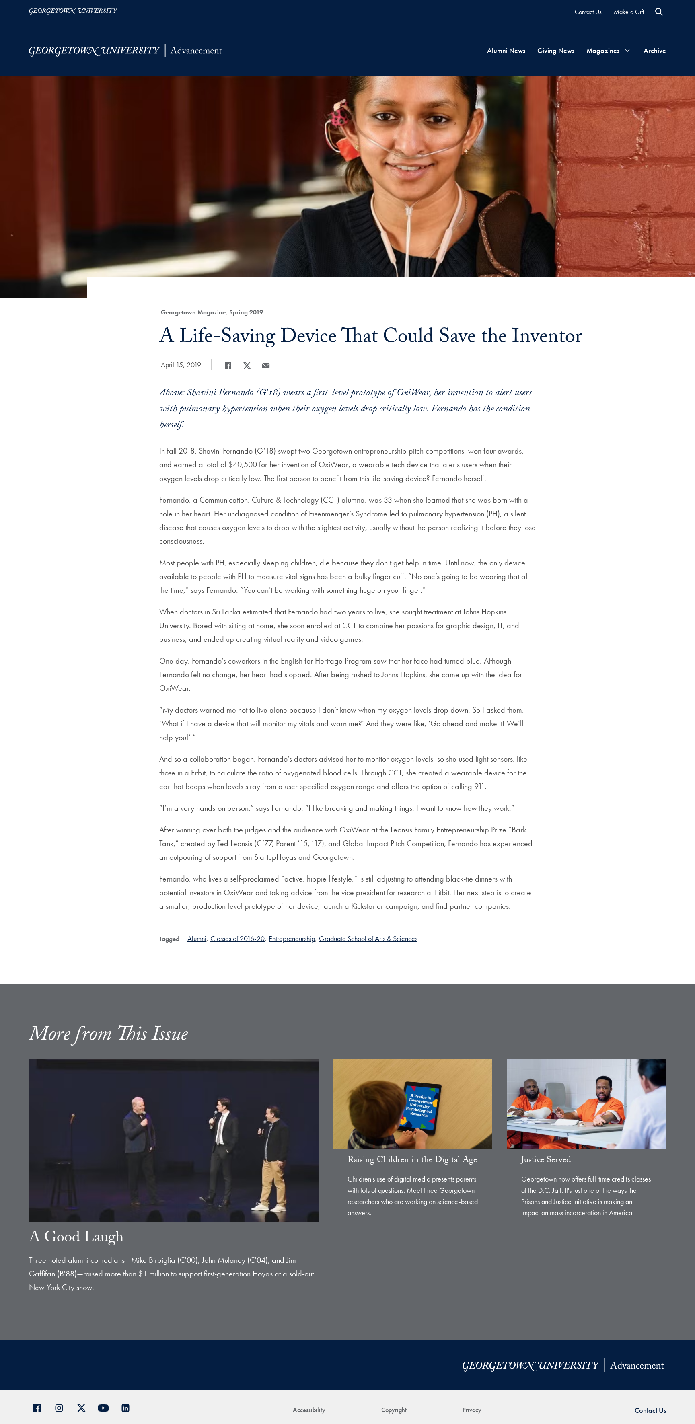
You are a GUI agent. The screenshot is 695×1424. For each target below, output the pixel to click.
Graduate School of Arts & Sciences (368, 938)
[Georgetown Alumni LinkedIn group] (128, 1407)
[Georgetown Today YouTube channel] (106, 1407)
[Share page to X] (247, 365)
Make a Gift (629, 12)
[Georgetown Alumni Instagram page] (62, 1407)
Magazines (602, 50)
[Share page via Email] (265, 365)
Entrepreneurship (292, 938)
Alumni (196, 938)
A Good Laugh (76, 1239)
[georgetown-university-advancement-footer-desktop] (125, 50)
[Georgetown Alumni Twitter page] (84, 1407)
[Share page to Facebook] (228, 365)
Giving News (555, 50)
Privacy (472, 1410)
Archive (655, 50)
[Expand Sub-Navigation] (627, 50)
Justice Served (546, 1160)
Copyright (394, 1410)
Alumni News (506, 50)
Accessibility (309, 1410)
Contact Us (588, 12)
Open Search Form (659, 12)
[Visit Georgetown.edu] (73, 11)
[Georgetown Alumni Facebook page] (40, 1407)
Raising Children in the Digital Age (412, 1160)
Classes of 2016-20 (237, 938)
